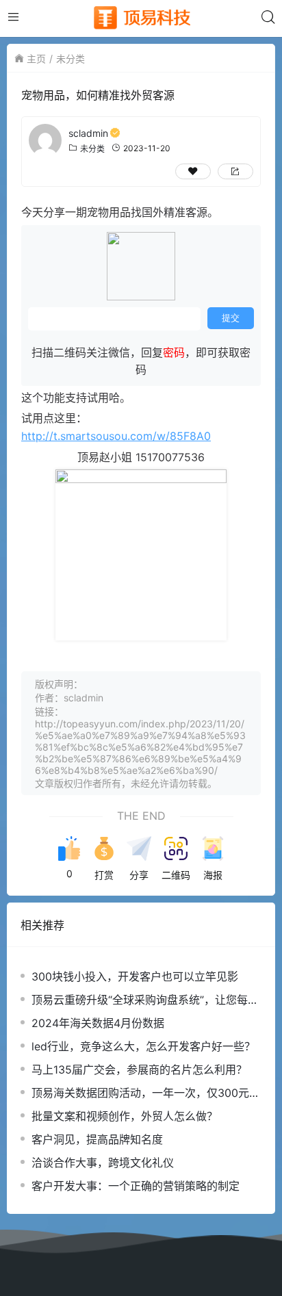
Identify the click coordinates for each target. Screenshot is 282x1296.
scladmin (88, 133)
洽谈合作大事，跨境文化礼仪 (102, 1162)
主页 (36, 58)
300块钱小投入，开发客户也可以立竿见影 (134, 976)
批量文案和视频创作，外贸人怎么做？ (124, 1116)
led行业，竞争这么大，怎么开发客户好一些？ (143, 1046)
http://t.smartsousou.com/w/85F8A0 (116, 436)
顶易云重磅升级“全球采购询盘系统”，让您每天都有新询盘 (145, 1000)
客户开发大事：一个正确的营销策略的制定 (135, 1186)
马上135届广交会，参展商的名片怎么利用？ (139, 1069)
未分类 (70, 58)
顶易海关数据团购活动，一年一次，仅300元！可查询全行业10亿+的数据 (145, 1093)
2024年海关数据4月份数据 (97, 1023)
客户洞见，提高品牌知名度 (97, 1139)
